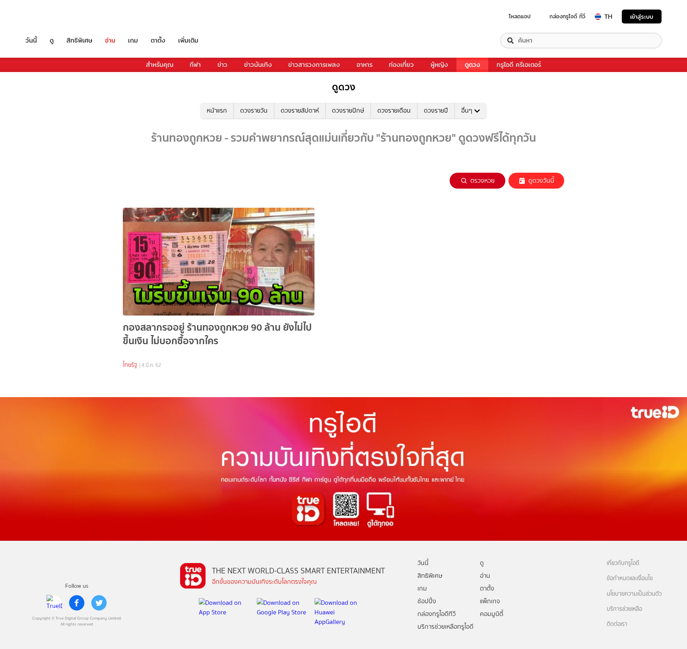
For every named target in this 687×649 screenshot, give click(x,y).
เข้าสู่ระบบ (641, 16)
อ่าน (110, 40)
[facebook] (77, 603)
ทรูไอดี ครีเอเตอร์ (519, 65)
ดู (52, 40)
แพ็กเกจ (490, 601)
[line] (54, 603)
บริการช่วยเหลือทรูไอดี (445, 626)
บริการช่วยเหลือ (624, 609)
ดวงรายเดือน (394, 110)
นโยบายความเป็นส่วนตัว (634, 594)
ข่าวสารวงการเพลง (314, 65)
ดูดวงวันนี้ (541, 180)
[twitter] (99, 603)
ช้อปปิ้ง (426, 601)
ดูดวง (472, 65)
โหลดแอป (520, 16)
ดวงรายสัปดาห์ (300, 110)
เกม (133, 40)
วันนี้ (31, 40)
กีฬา (195, 65)
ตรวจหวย (482, 180)
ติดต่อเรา (617, 624)
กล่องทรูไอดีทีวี (436, 613)
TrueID (49, 16)
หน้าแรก (217, 110)
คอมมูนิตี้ (491, 613)
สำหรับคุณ (159, 65)
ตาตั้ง (158, 40)
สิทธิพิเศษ (79, 40)
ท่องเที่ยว (401, 65)
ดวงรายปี (436, 110)
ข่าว (222, 65)
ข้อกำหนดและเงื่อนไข (630, 578)
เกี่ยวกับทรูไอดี (623, 563)
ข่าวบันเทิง (258, 65)
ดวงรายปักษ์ (348, 110)
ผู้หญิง (439, 65)
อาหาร (365, 65)
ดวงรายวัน (254, 110)
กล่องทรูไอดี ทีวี (567, 16)
